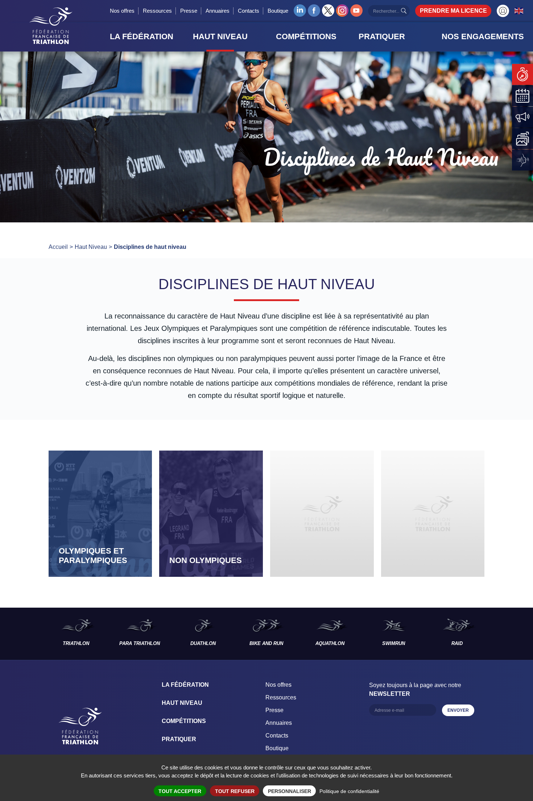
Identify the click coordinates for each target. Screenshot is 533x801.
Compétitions (184, 721)
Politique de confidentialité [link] (349, 791)
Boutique (278, 11)
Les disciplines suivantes (511, 634)
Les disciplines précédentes (22, 634)
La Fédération (185, 685)
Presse (188, 11)
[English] (519, 10)
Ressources (157, 11)
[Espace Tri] (503, 11)
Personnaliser (289, 791)
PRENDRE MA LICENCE (453, 11)
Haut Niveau (182, 703)
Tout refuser (235, 791)
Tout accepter (179, 791)
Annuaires (218, 11)
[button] (149, 37)
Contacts (248, 11)
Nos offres (122, 11)
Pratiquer (179, 739)
